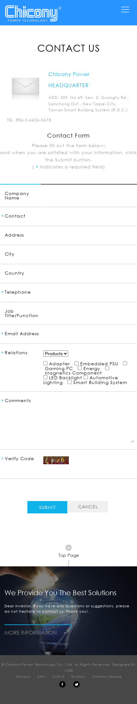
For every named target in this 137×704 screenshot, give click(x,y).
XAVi (41, 676)
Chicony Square (107, 676)
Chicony (23, 676)
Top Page (68, 555)
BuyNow (78, 676)
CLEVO (58, 676)
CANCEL (88, 506)
